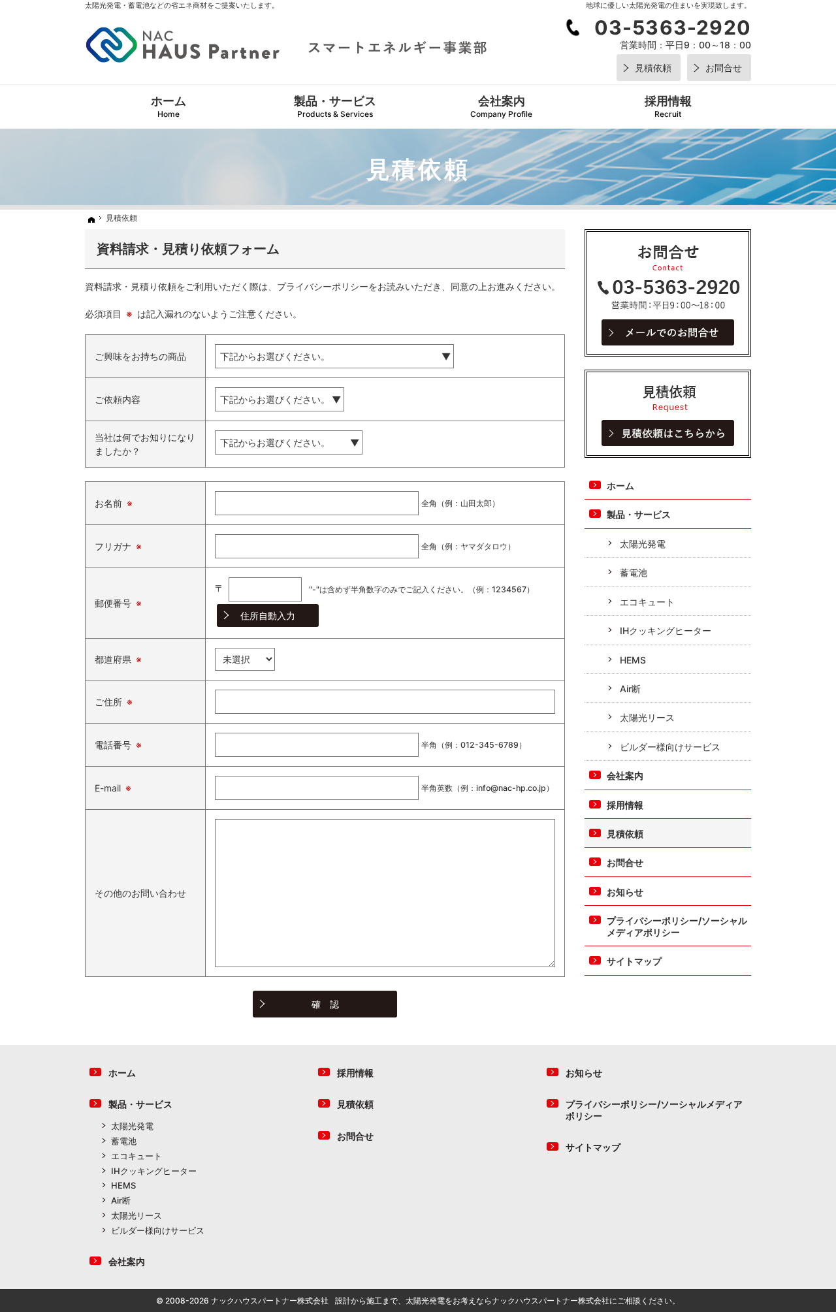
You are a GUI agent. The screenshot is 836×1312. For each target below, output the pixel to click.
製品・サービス (639, 514)
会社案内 (625, 775)
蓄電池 (633, 572)
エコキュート (647, 601)
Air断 (630, 688)
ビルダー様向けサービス (670, 746)
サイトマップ (634, 961)
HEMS (633, 659)
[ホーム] (90, 219)
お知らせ (625, 891)
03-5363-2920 (672, 27)
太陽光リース (647, 717)
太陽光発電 (643, 543)
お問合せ (625, 862)
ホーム (620, 485)
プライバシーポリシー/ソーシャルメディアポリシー (677, 926)
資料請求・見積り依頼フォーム (188, 249)
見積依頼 (625, 833)
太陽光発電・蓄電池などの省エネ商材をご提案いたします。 (182, 5)
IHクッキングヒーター (665, 630)
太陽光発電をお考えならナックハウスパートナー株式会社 (507, 1300)
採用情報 (625, 804)
